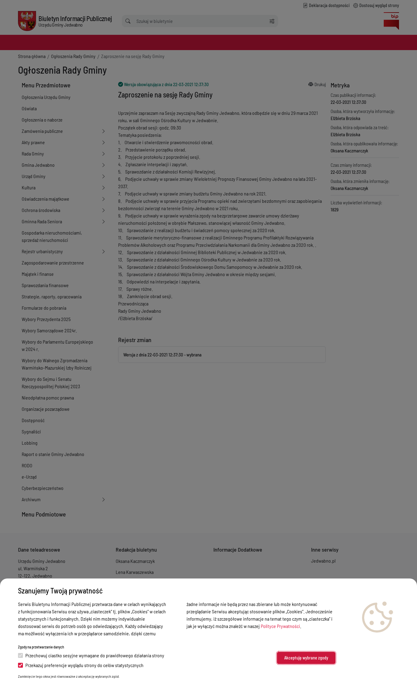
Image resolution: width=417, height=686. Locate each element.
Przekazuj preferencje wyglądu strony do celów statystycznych (84, 665)
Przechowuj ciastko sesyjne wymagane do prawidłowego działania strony (94, 655)
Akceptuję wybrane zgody (306, 657)
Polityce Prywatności (280, 626)
